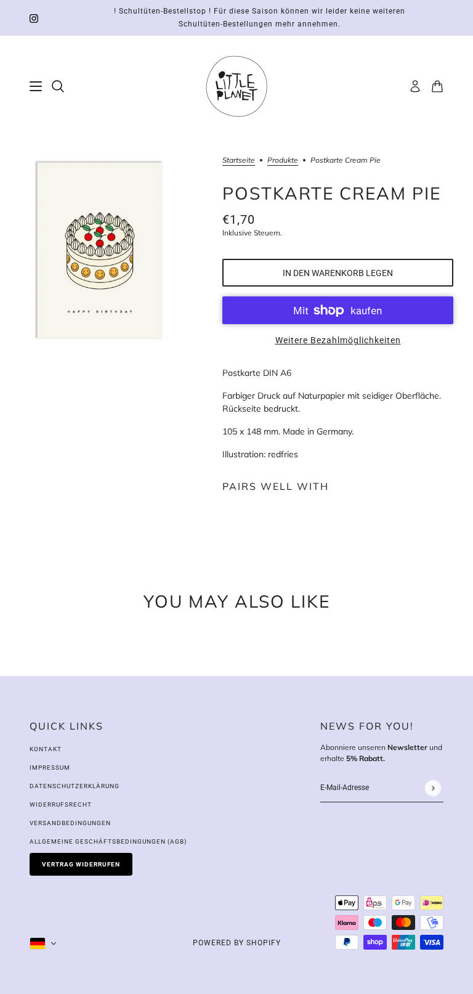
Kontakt (46, 749)
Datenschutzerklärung (74, 786)
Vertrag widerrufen (81, 864)
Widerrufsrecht (61, 804)
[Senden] (432, 788)
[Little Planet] (236, 86)
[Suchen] (58, 86)
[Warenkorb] (437, 86)
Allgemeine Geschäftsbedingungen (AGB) (108, 841)
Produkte (282, 161)
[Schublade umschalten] (36, 86)
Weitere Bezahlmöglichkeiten (338, 340)
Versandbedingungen (70, 823)
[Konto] (415, 86)
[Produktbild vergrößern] (101, 253)
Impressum (50, 767)
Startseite (238, 161)
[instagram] (34, 18)
